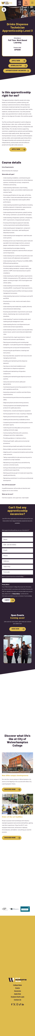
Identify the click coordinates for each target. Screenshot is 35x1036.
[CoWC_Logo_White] (17, 980)
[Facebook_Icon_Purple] (11, 1004)
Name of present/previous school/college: (13, 576)
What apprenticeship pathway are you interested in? (16, 530)
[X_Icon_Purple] (14, 1004)
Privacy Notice (16, 593)
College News (17, 985)
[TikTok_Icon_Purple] (20, 1004)
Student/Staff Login (17, 997)
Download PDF (16, 66)
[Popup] (32, 3)
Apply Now (17, 994)
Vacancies (17, 991)
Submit (7, 600)
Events (17, 988)
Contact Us (17, 1000)
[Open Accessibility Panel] (4, 9)
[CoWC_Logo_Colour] (6, 3)
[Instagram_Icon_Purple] (17, 1004)
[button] (26, 2)
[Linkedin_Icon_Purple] (23, 1004)
